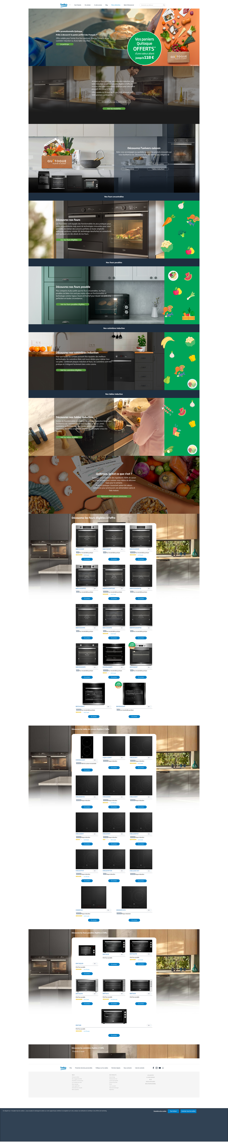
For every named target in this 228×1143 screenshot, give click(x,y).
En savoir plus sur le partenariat (114, 102)
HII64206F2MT (134, 871)
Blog (106, 5)
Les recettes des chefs (77, 1082)
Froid (110, 1084)
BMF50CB (106, 954)
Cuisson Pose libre (113, 1082)
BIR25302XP (134, 667)
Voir (95, 549)
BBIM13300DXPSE (135, 588)
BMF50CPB (133, 954)
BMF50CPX (79, 994)
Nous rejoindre (75, 1084)
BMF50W (133, 993)
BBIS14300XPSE (81, 588)
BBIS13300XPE (107, 628)
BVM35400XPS (107, 667)
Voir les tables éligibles (69, 437)
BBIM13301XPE (80, 628)
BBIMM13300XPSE (136, 628)
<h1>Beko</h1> (65, 5)
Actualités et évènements (77, 1080)
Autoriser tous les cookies (188, 1111)
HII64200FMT (134, 834)
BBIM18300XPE (81, 667)
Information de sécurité (77, 1087)
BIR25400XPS (80, 706)
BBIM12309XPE (134, 549)
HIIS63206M (106, 797)
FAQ (70, 1068)
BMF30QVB (79, 963)
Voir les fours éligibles (68, 240)
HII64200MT (80, 834)
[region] (114, 1125)
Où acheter (88, 5)
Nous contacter (128, 1068)
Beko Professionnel (129, 5)
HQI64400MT (107, 757)
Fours (130, 164)
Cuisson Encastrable (113, 1080)
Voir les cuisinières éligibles (70, 370)
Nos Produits (77, 5)
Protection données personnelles (83, 1068)
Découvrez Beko (75, 1077)
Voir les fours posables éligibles (72, 304)
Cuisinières (130, 169)
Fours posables (158, 164)
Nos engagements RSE (77, 1078)
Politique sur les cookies (102, 1068)
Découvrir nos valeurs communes (114, 496)
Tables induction (158, 169)
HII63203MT (134, 757)
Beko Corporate (75, 1089)
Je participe (64, 44)
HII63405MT (134, 797)
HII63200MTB (80, 797)
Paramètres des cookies (160, 1111)
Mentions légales (116, 1068)
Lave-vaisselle (112, 1086)
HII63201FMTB (120, 910)
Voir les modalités (114, 108)
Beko (73, 1074)
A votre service (98, 5)
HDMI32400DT (80, 760)
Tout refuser (173, 1111)
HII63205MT (106, 834)
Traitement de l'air (113, 1078)
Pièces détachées (115, 5)
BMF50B (78, 1025)
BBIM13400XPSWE (109, 588)
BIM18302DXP (120, 706)
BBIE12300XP (80, 549)
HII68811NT (79, 910)
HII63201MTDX (107, 871)
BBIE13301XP (107, 549)
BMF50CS (106, 993)
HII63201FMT (80, 871)
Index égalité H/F (75, 1086)
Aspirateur (111, 1089)
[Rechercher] (164, 5)
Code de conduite (139, 1068)
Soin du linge (112, 1077)
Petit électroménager (114, 1087)
